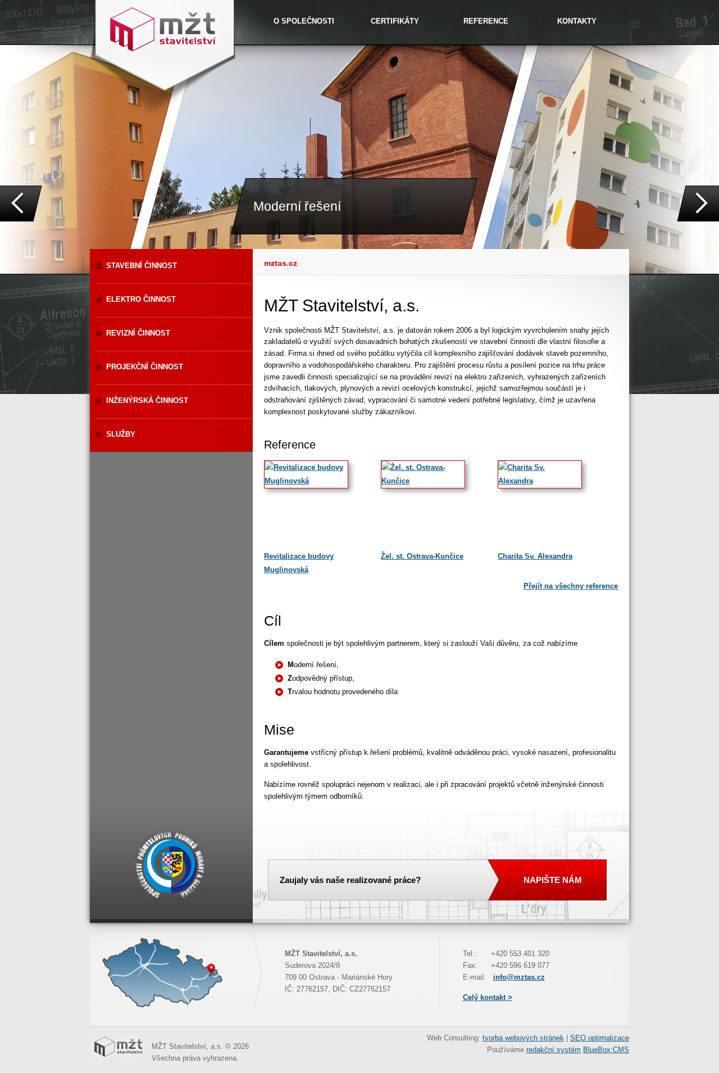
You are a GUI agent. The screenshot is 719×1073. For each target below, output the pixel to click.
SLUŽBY (120, 434)
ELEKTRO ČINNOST (141, 299)
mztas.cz (280, 263)
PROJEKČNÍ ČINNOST (144, 367)
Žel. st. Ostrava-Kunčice (422, 556)
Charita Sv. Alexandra (535, 556)
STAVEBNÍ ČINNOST (141, 265)
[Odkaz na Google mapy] (157, 1010)
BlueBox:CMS (606, 1049)
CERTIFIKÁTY (395, 21)
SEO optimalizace (599, 1038)
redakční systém (553, 1049)
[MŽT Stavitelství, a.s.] (164, 28)
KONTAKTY (577, 21)
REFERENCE (485, 21)
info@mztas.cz (519, 977)
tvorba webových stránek (523, 1038)
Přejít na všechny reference (571, 586)
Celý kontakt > (487, 997)
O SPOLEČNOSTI (304, 21)
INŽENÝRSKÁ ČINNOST (147, 400)
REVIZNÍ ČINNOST (138, 333)
